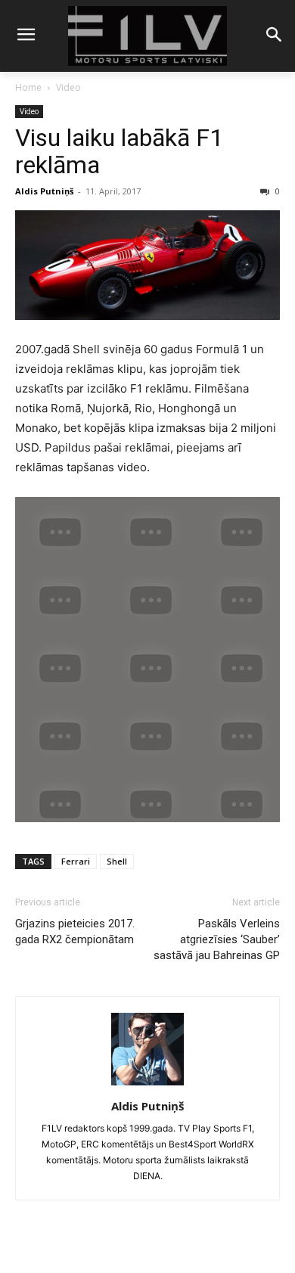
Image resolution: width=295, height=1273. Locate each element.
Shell (117, 861)
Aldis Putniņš (44, 191)
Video (68, 87)
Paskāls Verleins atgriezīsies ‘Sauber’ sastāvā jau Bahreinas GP (217, 939)
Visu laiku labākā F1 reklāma (119, 151)
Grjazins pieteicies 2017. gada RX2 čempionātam (75, 931)
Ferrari (75, 861)
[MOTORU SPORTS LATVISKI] (147, 36)
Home (28, 87)
